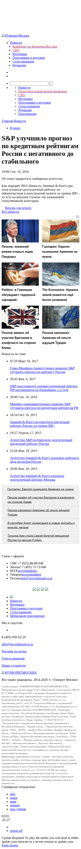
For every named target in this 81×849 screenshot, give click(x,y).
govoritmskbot (27, 571)
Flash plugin (10, 845)
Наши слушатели (14, 665)
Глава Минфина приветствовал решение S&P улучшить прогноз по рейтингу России (42, 370)
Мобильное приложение (27, 616)
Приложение (27, 114)
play (13, 794)
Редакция (19, 65)
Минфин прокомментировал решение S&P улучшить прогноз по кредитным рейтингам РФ (44, 406)
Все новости (10, 211)
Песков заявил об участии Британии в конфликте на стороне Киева (40, 499)
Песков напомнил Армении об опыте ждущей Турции (38, 512)
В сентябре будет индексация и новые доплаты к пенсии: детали (41, 525)
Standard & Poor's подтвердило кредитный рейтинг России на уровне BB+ (40, 424)
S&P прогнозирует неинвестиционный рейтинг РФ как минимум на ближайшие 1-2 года (44, 388)
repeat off (16, 831)
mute (13, 801)
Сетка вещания (23, 61)
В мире (15, 128)
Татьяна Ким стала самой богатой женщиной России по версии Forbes (38, 538)
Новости (16, 42)
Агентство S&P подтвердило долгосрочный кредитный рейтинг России (41, 441)
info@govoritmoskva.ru (36, 578)
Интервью (19, 54)
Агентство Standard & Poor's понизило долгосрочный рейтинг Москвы (37, 477)
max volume (18, 809)
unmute (15, 805)
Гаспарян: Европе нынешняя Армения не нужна (40, 489)
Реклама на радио (14, 651)
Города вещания (13, 658)
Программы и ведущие (28, 57)
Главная (7, 121)
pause (13, 798)
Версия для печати (18, 208)
